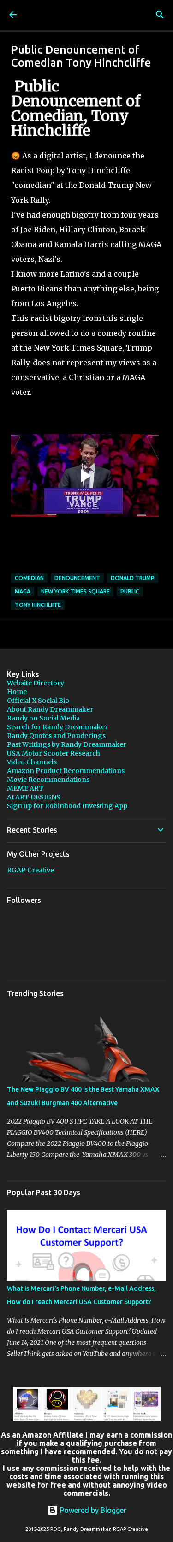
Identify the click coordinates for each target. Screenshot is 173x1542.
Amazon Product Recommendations (66, 771)
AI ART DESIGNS (33, 797)
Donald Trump (133, 578)
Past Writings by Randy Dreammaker (66, 744)
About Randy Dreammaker (50, 709)
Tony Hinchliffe (38, 605)
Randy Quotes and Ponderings (56, 736)
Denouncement (77, 578)
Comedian (29, 578)
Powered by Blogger (92, 1510)
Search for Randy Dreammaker (57, 727)
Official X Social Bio (38, 700)
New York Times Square (75, 591)
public (129, 591)
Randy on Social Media (43, 718)
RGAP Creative (30, 870)
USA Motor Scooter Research (53, 753)
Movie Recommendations (48, 779)
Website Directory (35, 683)
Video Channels (32, 762)
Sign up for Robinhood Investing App (67, 806)
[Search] (160, 15)
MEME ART (25, 788)
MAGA (22, 591)
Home (17, 692)
